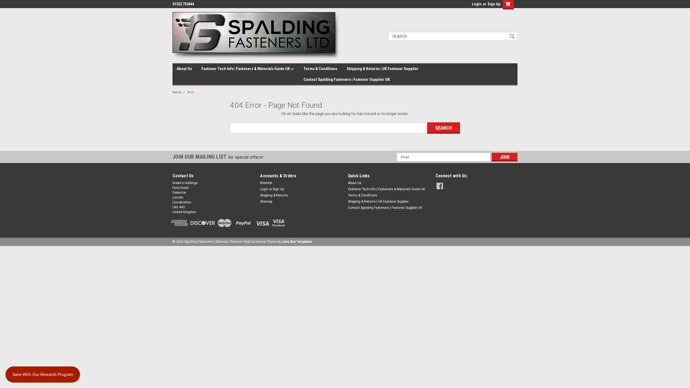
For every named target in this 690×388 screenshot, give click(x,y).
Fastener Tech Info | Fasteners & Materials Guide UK (246, 68)
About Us (184, 68)
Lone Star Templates (297, 242)
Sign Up (494, 4)
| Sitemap (220, 242)
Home (176, 92)
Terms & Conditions (320, 68)
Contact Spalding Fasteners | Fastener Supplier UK (346, 79)
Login (476, 4)
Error (190, 92)
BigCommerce (255, 242)
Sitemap (266, 201)
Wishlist (266, 183)
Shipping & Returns (274, 195)
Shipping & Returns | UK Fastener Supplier (383, 68)
